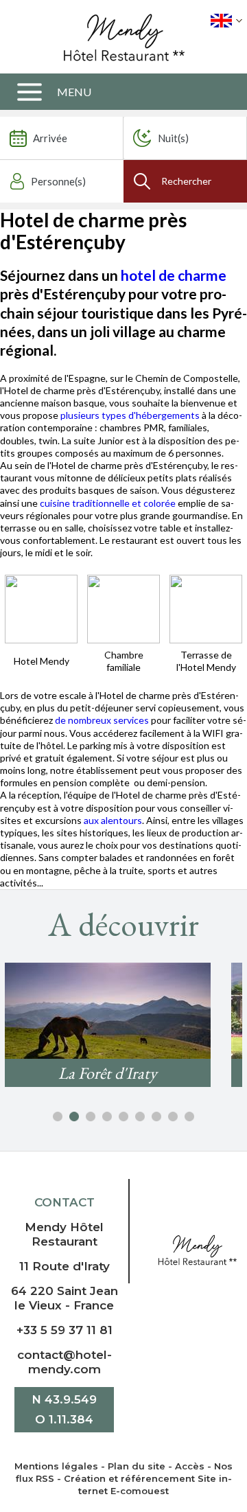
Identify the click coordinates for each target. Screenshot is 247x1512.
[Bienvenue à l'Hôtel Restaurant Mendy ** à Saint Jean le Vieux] (197, 1249)
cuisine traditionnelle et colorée (108, 503)
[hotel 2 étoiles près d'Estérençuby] (123, 607)
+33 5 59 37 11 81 (64, 1330)
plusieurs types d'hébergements (130, 415)
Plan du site (136, 1466)
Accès (189, 1466)
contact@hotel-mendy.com (64, 1362)
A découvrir (123, 924)
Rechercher (186, 181)
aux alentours (113, 820)
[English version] (226, 20)
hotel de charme (173, 275)
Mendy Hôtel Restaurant (64, 1234)
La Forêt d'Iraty (107, 1073)
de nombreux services (103, 720)
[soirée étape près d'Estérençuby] (41, 607)
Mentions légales (56, 1466)
